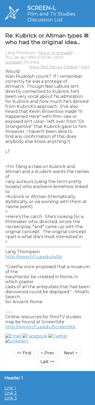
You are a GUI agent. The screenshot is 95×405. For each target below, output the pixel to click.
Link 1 (10, 387)
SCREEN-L (41, 7)
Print (85, 67)
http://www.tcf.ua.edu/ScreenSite (40, 326)
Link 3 (10, 398)
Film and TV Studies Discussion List (51, 17)
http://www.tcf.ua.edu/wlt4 (33, 256)
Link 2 (10, 393)
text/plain (13, 62)
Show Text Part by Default (53, 67)
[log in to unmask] (55, 52)
